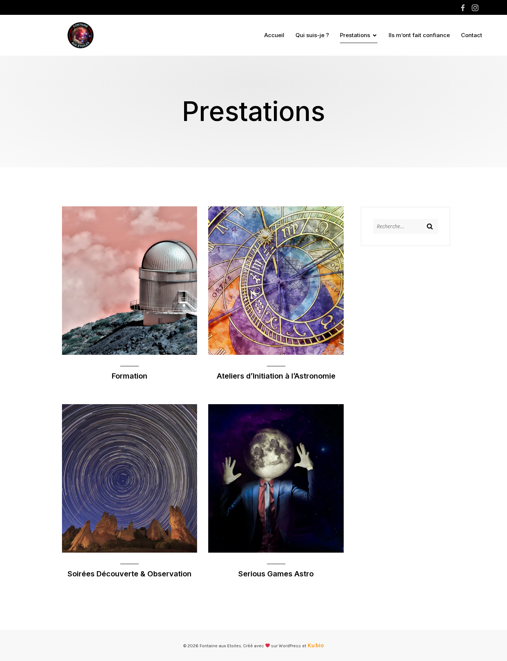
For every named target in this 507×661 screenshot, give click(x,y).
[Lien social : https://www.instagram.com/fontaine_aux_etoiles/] (476, 8)
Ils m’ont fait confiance (419, 35)
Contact (471, 35)
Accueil (274, 35)
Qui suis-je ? (312, 35)
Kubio (315, 645)
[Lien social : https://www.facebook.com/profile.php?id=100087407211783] (464, 8)
